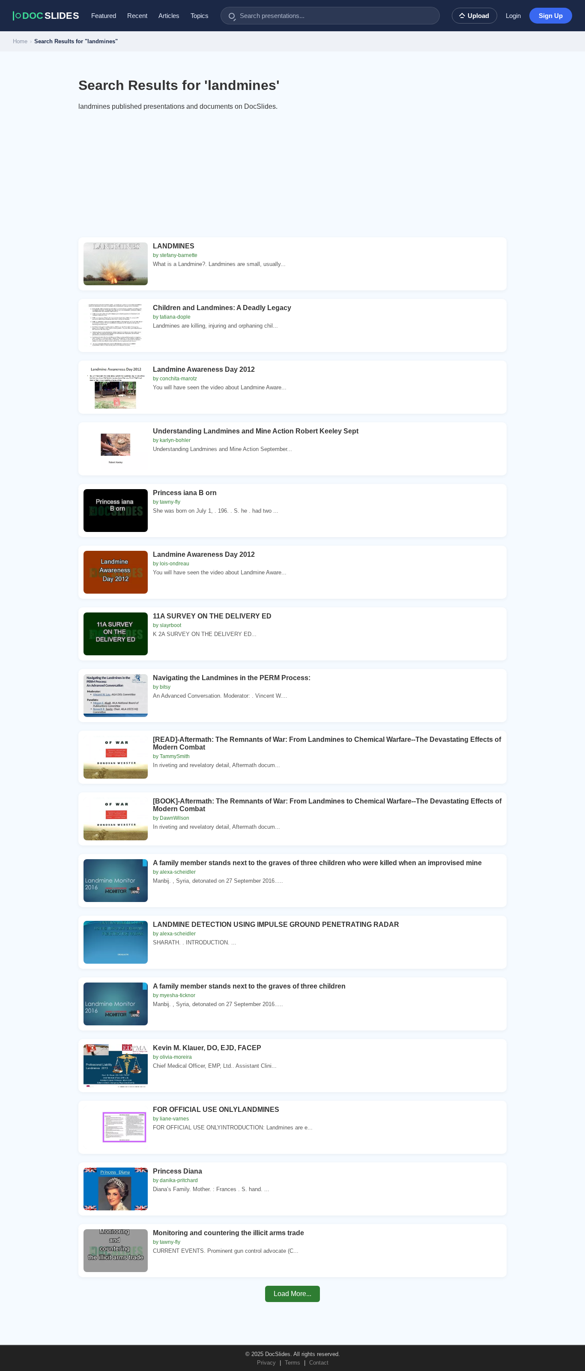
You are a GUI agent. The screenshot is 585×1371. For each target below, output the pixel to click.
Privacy (266, 1362)
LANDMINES (173, 246)
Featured (103, 15)
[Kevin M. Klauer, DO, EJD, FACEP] (116, 1065)
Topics (200, 15)
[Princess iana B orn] (116, 510)
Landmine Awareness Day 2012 (204, 369)
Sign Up (551, 15)
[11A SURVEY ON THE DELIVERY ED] (116, 633)
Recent (137, 15)
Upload (478, 15)
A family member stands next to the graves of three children (249, 986)
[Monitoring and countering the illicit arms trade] (116, 1250)
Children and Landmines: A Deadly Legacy (222, 307)
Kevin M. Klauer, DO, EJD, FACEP (207, 1047)
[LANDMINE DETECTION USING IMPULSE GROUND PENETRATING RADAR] (116, 942)
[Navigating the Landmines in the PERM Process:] (116, 695)
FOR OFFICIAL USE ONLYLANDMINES (216, 1109)
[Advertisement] (292, 177)
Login (513, 15)
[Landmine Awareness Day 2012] (116, 387)
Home (20, 41)
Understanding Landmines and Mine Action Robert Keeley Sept (255, 431)
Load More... (292, 1293)
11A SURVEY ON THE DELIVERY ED (212, 616)
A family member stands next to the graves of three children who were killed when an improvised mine (317, 862)
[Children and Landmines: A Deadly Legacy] (116, 325)
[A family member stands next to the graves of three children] (116, 1004)
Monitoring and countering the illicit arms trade (228, 1233)
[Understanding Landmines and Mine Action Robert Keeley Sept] (116, 448)
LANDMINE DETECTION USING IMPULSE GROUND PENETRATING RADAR (276, 924)
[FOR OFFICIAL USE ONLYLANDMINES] (116, 1127)
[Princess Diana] (116, 1189)
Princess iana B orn (185, 492)
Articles (168, 15)
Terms (292, 1362)
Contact (318, 1362)
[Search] (232, 16)
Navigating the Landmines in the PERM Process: (231, 677)
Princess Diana (177, 1171)
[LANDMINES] (116, 263)
